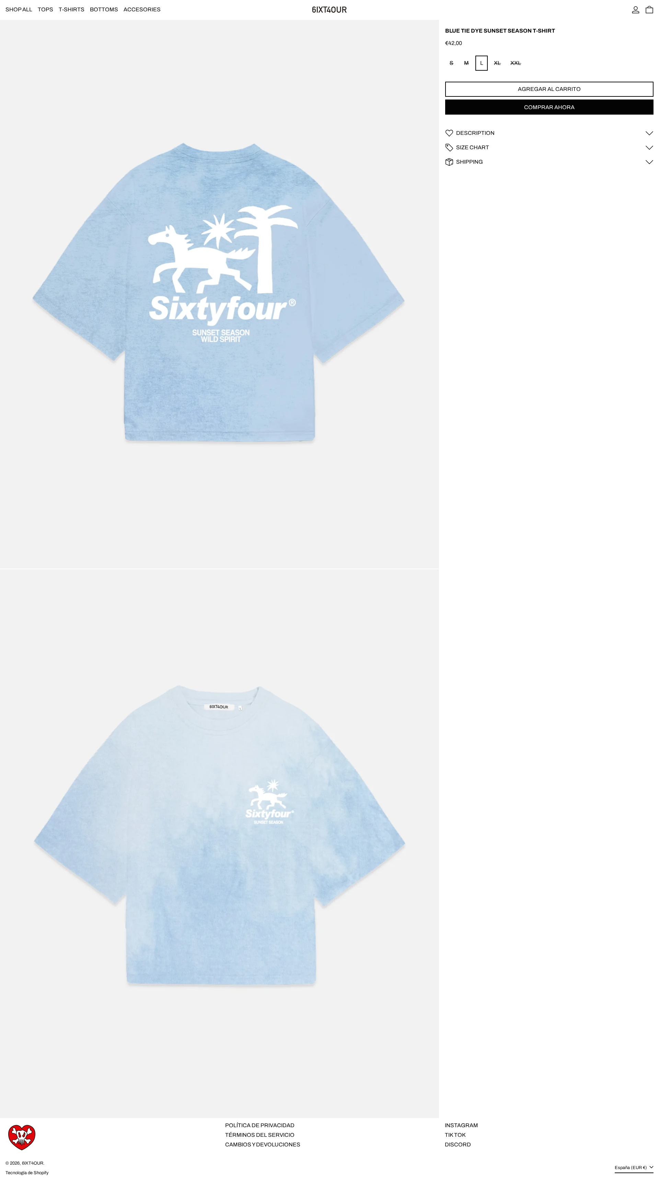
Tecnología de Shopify (26, 1172)
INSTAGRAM (461, 1125)
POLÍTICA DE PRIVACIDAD (259, 1125)
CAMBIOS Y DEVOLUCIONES (262, 1144)
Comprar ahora (549, 107)
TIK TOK (455, 1135)
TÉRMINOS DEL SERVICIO (259, 1135)
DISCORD (458, 1144)
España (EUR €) (631, 1167)
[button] (649, 9)
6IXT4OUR (32, 1163)
